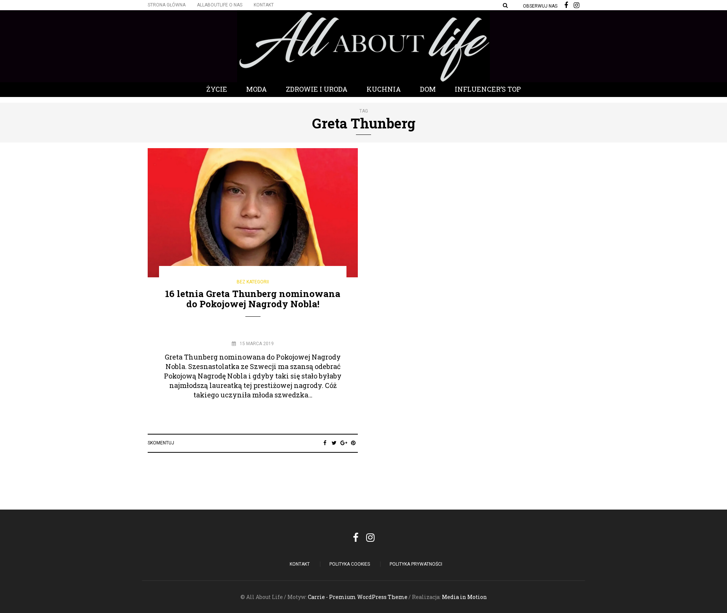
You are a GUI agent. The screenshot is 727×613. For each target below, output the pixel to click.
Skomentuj (161, 443)
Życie (216, 89)
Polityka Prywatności (416, 564)
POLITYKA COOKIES (349, 564)
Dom (428, 89)
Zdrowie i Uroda (317, 89)
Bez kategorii (253, 282)
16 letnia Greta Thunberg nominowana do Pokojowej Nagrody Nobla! (252, 299)
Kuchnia (384, 89)
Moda (256, 89)
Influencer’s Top (488, 89)
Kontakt (264, 5)
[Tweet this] (334, 443)
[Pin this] (353, 443)
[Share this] (324, 443)
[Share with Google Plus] (343, 443)
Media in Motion (464, 596)
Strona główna (167, 5)
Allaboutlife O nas (219, 5)
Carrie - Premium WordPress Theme (357, 596)
